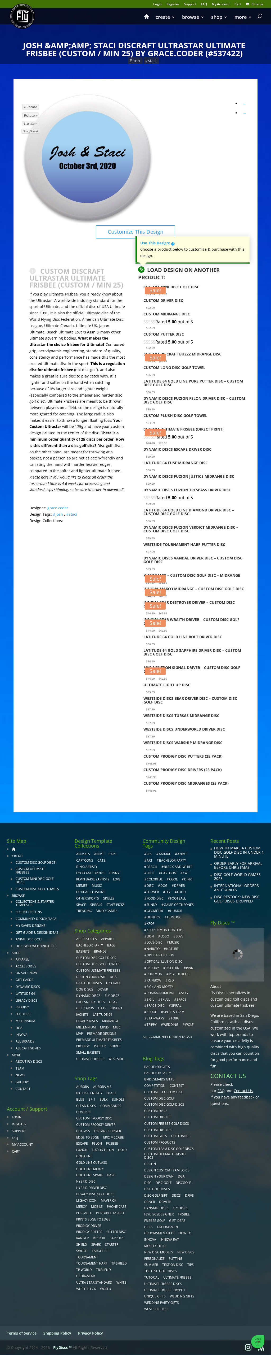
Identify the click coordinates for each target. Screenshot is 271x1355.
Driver (102, 989)
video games (107, 911)
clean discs (86, 1106)
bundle (118, 1099)
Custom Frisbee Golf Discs (166, 1123)
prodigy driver (88, 1225)
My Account (221, 4)
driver (179, 885)
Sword (82, 1251)
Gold (122, 1150)
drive (189, 1195)
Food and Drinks (90, 873)
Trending (84, 911)
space (181, 999)
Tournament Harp (91, 1263)
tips (190, 1264)
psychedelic (179, 974)
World (105, 1289)
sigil (150, 999)
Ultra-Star (85, 1276)
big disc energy (89, 1093)
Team (20, 1068)
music (97, 885)
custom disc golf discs (229, 999)
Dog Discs (84, 989)
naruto (153, 948)
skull (165, 999)
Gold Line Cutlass (91, 1162)
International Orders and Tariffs (236, 888)
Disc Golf (163, 1182)
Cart (237, 4)
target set (101, 1251)
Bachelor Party (89, 945)
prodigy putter (89, 1232)
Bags (111, 945)
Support (190, 4)
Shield (81, 1244)
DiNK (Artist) (86, 867)
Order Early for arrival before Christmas (238, 865)
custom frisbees (158, 1130)
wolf (189, 1024)
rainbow (154, 980)
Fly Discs (23, 1014)
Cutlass (83, 1131)
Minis (104, 1027)
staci (152, 60)
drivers (165, 1202)
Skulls (108, 898)
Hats (102, 1008)
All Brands (25, 1041)
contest (177, 1085)
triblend (103, 1269)
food (181, 892)
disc (150, 885)
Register (172, 4)
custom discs (156, 1111)
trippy (152, 1024)
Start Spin (30, 123)
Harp (111, 1175)
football (178, 898)
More (240, 17)
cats (101, 860)
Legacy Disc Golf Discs (95, 1194)
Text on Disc (172, 1264)
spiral (176, 1005)
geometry (155, 911)
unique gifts (155, 1296)
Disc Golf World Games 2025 (237, 876)
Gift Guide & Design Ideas (37, 932)
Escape (82, 1143)
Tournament (87, 1257)
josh (136, 60)
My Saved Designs (31, 925)
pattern (172, 968)
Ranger (82, 1238)
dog (164, 885)
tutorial (151, 1277)
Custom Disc (172, 1092)
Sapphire (117, 1238)
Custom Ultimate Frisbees (30, 871)
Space (81, 904)
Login (157, 4)
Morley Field (155, 1246)
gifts (148, 1227)
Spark (96, 1244)
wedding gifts (182, 1296)
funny (152, 904)
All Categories (28, 1048)
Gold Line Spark (89, 1175)
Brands (100, 951)
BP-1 (91, 1099)
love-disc (154, 942)
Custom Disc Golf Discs (36, 862)
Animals (83, 854)
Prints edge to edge (93, 1219)
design (150, 1164)
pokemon (154, 974)
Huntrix (173, 917)
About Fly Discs (29, 1061)
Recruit (99, 1238)
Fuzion (82, 1150)
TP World (84, 1269)
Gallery (22, 1082)
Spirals (96, 904)
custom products (159, 1142)
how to (185, 1233)
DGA (19, 1028)
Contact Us (243, 1090)
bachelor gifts (157, 1067)
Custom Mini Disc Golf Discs (34, 880)
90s (149, 854)
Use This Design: (157, 242)
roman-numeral (160, 993)
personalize (154, 1258)
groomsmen (167, 1227)
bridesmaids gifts (159, 1079)
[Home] (146, 19)
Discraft (113, 983)
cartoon (168, 873)
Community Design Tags (36, 919)
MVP (79, 1033)
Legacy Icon (86, 1200)
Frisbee (184, 1214)
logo (164, 936)
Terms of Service (22, 1333)
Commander (110, 1106)
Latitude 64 (25, 993)
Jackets (82, 1014)
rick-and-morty (160, 986)
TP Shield (119, 1263)
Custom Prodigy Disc (94, 1118)
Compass (83, 1112)
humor (176, 911)
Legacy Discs (26, 1000)
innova (150, 1239)
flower (153, 892)
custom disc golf (159, 1098)
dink (188, 879)
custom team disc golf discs (169, 1148)
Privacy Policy (90, 1333)
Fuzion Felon (103, 1150)
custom (151, 1092)
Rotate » (30, 115)
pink (189, 968)
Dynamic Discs (28, 986)
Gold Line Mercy (90, 1169)
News (20, 1075)
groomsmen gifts (159, 1233)
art (149, 860)
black (111, 1093)
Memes (82, 885)
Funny (114, 873)
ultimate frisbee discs (163, 1284)
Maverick (108, 1200)
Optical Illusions (90, 892)
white (121, 1282)
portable (84, 1213)
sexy (184, 993)
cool (173, 879)
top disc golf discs (160, 1271)
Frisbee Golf (154, 1220)
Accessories (26, 966)
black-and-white (178, 867)
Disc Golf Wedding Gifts (36, 946)
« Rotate (30, 107)
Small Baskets (88, 1052)
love (179, 936)
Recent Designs (29, 912)
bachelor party (157, 1073)
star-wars (155, 1018)
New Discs (185, 1252)
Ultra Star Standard (94, 1282)
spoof (152, 1012)
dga (181, 1176)
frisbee (112, 1143)
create (163, 17)
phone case (117, 1206)
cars (112, 854)
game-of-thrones (179, 904)
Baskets (83, 951)
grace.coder (57, 507)
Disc (147, 1182)
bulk (103, 1099)
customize (180, 1136)
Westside (116, 1059)
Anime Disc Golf (29, 939)
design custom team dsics (166, 1170)
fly (167, 892)
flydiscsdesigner (159, 1214)
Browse (190, 17)
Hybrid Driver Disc (91, 1187)
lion (150, 936)
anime (182, 854)
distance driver (107, 1131)
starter (111, 1244)
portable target (110, 1213)
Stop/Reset (30, 131)
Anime (99, 854)
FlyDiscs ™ (62, 1347)
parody (153, 968)
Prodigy (22, 1007)
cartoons (84, 860)
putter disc (116, 1232)
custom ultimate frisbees (232, 1005)
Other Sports (87, 898)
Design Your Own (91, 977)
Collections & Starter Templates (35, 903)
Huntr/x (153, 917)
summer (151, 1264)
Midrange (110, 1021)
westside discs (156, 1309)
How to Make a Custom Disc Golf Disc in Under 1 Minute (239, 852)
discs (176, 1195)
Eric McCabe (113, 1137)
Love (117, 879)
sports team (173, 1012)
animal (165, 854)
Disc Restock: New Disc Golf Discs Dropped (237, 899)
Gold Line (84, 1156)
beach (152, 867)
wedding (170, 1024)
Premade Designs (101, 1033)
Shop (216, 17)
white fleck (86, 1289)
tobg (175, 1018)
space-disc (156, 1005)
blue (80, 1099)
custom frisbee (157, 1117)
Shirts (115, 1046)
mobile (97, 1206)
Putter (100, 1046)
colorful (154, 879)
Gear (113, 1002)
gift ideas (177, 1220)
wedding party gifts (161, 1302)
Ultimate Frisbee (90, 1059)
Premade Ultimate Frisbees (99, 1039)
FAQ (204, 4)
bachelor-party (172, 860)
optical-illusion (160, 955)
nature (172, 948)
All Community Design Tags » (167, 1037)
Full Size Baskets (90, 1002)
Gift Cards (24, 980)
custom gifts (155, 1136)
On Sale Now (26, 973)
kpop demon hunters (165, 930)
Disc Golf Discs (89, 983)
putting (175, 1258)
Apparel (22, 959)
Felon (97, 1143)
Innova (22, 1034)
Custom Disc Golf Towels (37, 889)
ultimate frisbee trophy (164, 1290)
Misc (117, 1027)
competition (154, 1085)
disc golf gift (156, 1195)
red (171, 980)
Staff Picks (115, 904)
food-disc (155, 898)
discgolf (183, 1182)
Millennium (25, 1021)
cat (186, 873)
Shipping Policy (57, 1333)
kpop (151, 923)
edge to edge (87, 1137)
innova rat (169, 1239)
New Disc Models (158, 1252)
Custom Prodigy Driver (95, 1124)
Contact (23, 1089)
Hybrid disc (86, 1181)
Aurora (82, 1086)
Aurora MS (102, 1086)
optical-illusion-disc (164, 961)
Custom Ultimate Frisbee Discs (165, 1156)
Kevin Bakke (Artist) (92, 879)
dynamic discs (156, 1208)
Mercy (81, 1206)
